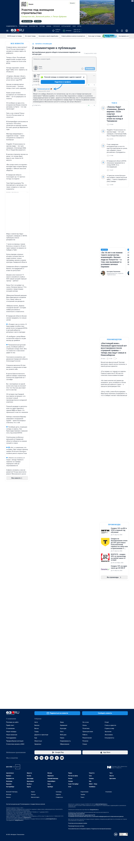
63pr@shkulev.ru (94, 809)
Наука (62, 738)
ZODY (74, 26)
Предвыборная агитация (14, 741)
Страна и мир (109, 728)
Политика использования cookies (77, 823)
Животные (38, 741)
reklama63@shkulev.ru (101, 804)
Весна (36, 728)
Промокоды (23, 26)
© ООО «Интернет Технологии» (15, 834)
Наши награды (11, 731)
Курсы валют (66, 26)
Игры (79, 26)
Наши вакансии (11, 735)
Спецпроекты (109, 738)
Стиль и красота (110, 725)
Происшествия (87, 731)
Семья (84, 744)
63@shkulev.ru (27, 817)
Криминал (63, 725)
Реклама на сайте (12, 722)
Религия (85, 741)
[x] (57, 758)
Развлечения (87, 738)
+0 (88, 85)
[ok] (47, 758)
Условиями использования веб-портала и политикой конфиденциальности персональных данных (96, 816)
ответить (37, 85)
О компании (10, 728)
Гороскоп (56, 26)
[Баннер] (109, 36)
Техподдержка (11, 738)
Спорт (107, 722)
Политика (85, 728)
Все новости (17, 43)
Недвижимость (11, 26)
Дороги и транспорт (41, 735)
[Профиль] (126, 30)
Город (36, 731)
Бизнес (36, 725)
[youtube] (62, 758)
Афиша (48, 26)
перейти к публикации (43, 43)
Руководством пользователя (76, 813)
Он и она (85, 722)
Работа (84, 735)
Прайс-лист (10, 725)
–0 (94, 85)
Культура (63, 728)
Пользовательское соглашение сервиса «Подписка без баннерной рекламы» (89, 828)
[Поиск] (117, 30)
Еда (35, 738)
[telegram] (36, 758)
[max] (52, 758)
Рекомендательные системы (76, 826)
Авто (36, 722)
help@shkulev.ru (19, 820)
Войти (40, 68)
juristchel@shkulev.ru (51, 819)
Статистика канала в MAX (15, 744)
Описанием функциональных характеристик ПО (81, 815)
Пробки (67, 31)
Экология (108, 731)
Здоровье (37, 744)
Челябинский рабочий (43, 89)
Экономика (109, 735)
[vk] (41, 758)
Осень (84, 725)
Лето (61, 731)
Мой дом (63, 735)
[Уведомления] (122, 30)
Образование (64, 744)
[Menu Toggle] (7, 30)
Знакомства (33, 26)
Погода (42, 26)
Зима (62, 722)
